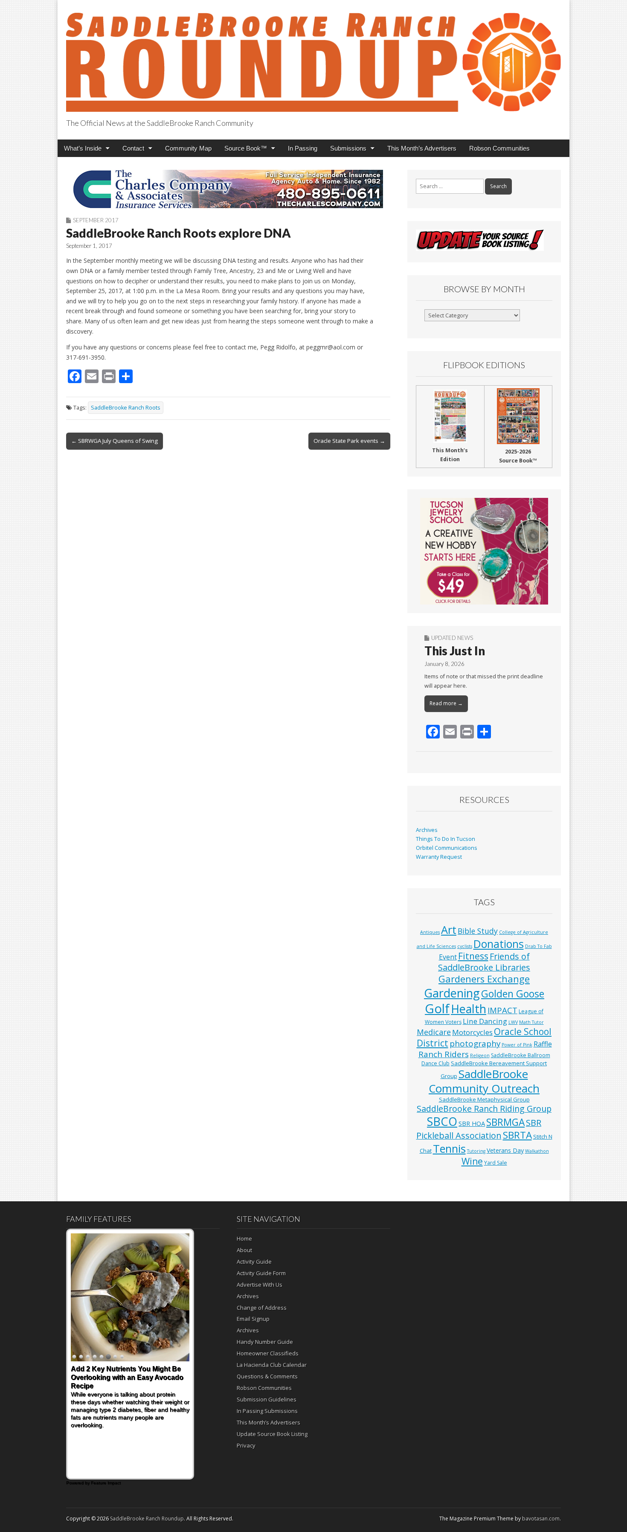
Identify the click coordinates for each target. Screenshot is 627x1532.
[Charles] (228, 189)
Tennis (449, 1148)
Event (448, 957)
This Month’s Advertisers (421, 148)
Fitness (473, 956)
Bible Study (478, 931)
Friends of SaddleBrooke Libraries (484, 962)
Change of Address (262, 1307)
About (244, 1250)
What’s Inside (83, 148)
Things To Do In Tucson (445, 839)
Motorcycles (472, 1032)
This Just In (454, 650)
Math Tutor (531, 1022)
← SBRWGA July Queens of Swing (114, 441)
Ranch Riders (443, 1054)
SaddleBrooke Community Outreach (484, 1081)
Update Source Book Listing (272, 1434)
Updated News (452, 637)
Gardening (452, 993)
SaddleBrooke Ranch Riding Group (484, 1108)
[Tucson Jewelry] (484, 551)
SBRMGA (505, 1122)
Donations (498, 943)
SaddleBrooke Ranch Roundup (147, 1518)
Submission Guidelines (266, 1399)
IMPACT (502, 1010)
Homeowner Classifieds (268, 1353)
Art (448, 929)
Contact (133, 148)
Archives (427, 830)
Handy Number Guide (265, 1342)
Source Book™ (245, 148)
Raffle (543, 1044)
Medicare (434, 1031)
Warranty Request (439, 856)
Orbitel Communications (446, 848)
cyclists (464, 946)
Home (244, 1238)
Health (468, 1009)
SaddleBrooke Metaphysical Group (484, 1099)
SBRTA (517, 1135)
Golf (437, 1008)
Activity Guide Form (261, 1273)
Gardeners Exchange (484, 979)
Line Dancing (485, 1021)
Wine (472, 1161)
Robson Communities (499, 148)
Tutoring (476, 1151)
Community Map (188, 148)
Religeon (480, 1055)
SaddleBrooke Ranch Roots (125, 407)
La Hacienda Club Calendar (272, 1365)
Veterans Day (505, 1150)
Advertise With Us (259, 1284)
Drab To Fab (538, 946)
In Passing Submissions (267, 1411)
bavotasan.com (541, 1518)
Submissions (348, 148)
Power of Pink (517, 1045)
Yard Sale (495, 1162)
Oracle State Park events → (349, 441)
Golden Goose (512, 993)
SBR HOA (472, 1123)
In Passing (302, 148)
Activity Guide (254, 1261)
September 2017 (96, 220)
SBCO (442, 1121)
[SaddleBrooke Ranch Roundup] (313, 57)
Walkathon (537, 1151)
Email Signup (253, 1319)
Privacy (246, 1445)
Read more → (446, 703)
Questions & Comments (267, 1376)
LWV (513, 1022)
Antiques (430, 932)
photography (475, 1043)
